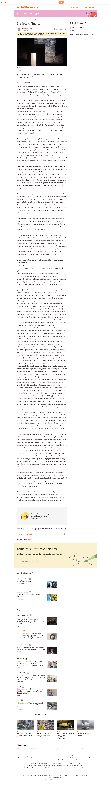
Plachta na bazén (41, 765)
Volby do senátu (20, 757)
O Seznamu (33, 775)
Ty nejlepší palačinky (60, 750)
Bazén (34, 765)
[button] (42, 52)
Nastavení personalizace (55, 777)
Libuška (19, 631)
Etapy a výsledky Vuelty (35, 752)
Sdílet (62, 29)
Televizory (71, 767)
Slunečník (54, 765)
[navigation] (2, 2)
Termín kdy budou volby (22, 756)
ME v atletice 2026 (47, 756)
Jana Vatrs (20, 658)
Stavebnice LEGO (43, 767)
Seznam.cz (106, 2)
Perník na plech (59, 759)
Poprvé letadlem (72, 752)
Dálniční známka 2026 (87, 752)
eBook (57, 29)
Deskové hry (65, 767)
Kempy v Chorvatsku (73, 750)
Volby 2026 (19, 750)
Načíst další (37, 714)
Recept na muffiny (60, 752)
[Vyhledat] (61, 2)
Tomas (19, 686)
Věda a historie (22, 618)
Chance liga (45, 750)
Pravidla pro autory (73, 775)
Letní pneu (59, 767)
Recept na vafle (59, 757)
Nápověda (50, 775)
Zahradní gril (77, 765)
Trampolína (48, 765)
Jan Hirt (32, 754)
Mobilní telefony (35, 767)
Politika (20, 647)
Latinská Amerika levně (74, 757)
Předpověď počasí (48, 763)
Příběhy (20, 675)
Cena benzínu (63, 763)
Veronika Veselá (22, 644)
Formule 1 (45, 757)
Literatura (30, 539)
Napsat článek (58, 516)
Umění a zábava (22, 689)
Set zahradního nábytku (68, 765)
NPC (18, 700)
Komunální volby (21, 759)
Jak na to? (38, 561)
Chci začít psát (89, 7)
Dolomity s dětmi (73, 759)
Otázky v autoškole (86, 757)
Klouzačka (59, 765)
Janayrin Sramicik (22, 615)
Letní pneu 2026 (85, 750)
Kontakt (56, 775)
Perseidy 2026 (56, 763)
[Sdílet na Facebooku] (64, 534)
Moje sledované (74, 7)
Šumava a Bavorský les (74, 754)
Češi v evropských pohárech (74, 763)
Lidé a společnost (23, 634)
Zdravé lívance (59, 754)
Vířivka (82, 765)
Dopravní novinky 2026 (87, 754)
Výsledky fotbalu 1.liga (48, 752)
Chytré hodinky (77, 767)
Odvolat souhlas (83, 775)
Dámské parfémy (52, 767)
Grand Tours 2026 (34, 759)
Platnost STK (85, 759)
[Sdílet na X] (66, 534)
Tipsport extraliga (47, 754)
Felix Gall (32, 757)
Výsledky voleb (20, 754)
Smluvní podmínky (42, 775)
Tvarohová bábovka (60, 756)
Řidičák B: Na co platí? (87, 756)
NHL (44, 759)
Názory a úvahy (22, 661)
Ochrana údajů (63, 775)
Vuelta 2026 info (33, 750)
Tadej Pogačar (33, 756)
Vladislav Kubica (27, 28)
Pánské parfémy (85, 767)
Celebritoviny (21, 672)
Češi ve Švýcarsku (73, 756)
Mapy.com (41, 763)
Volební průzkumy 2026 (22, 752)
